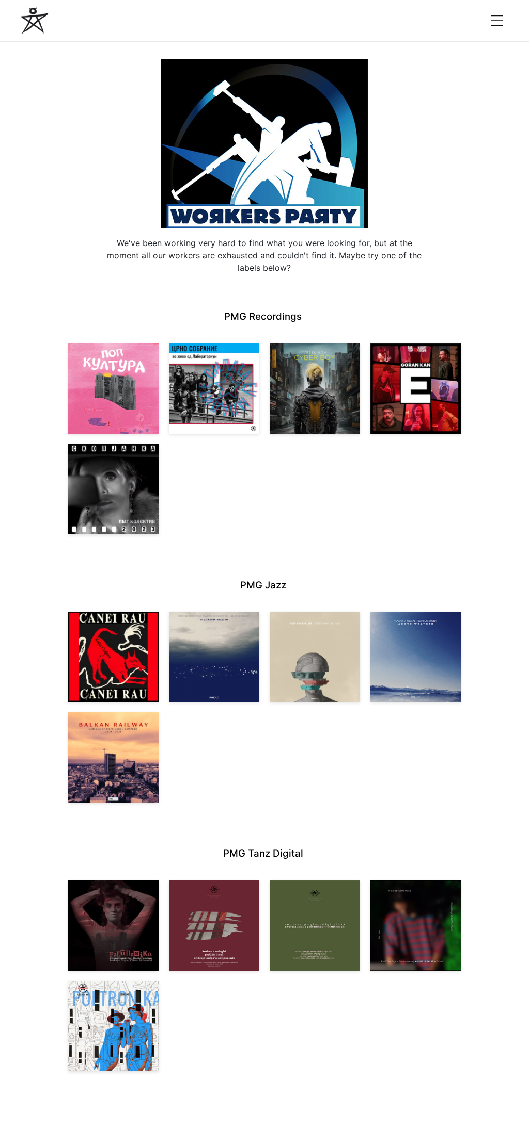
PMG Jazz (263, 585)
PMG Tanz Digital (263, 853)
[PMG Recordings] (35, 20)
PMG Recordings (263, 316)
